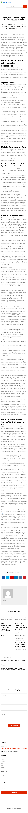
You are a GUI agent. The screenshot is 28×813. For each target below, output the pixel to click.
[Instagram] (10, 798)
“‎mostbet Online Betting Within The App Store (21, 644)
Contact (3, 767)
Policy (2, 775)
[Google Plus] (6, 798)
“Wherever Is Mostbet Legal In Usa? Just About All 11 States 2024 (6, 627)
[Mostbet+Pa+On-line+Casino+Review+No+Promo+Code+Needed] (7, 577)
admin (18, 24)
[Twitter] (4, 798)
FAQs (2, 779)
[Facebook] (1, 798)
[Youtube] (8, 798)
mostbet (12, 572)
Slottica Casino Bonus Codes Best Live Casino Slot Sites (21, 626)
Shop (2, 763)
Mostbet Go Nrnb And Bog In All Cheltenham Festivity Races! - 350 (6, 619)
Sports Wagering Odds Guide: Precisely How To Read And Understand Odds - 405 (14, 26)
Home (2, 759)
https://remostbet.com (6, 513)
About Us (3, 761)
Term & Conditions (5, 777)
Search (25, 6)
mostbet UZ (18, 572)
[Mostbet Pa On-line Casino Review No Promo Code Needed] (3, 577)
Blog (2, 765)
